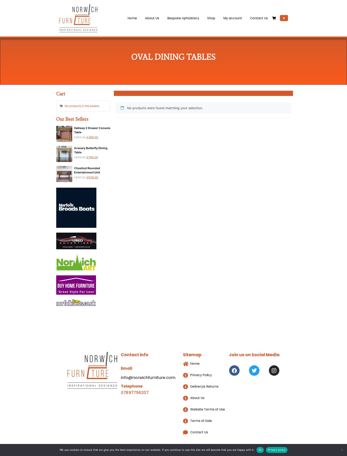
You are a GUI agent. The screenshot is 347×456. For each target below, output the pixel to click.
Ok (260, 449)
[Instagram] (274, 370)
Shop (211, 18)
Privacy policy (277, 449)
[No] (342, 450)
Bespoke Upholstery (183, 18)
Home (132, 18)
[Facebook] (234, 370)
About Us (152, 18)
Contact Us (259, 18)
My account (232, 18)
